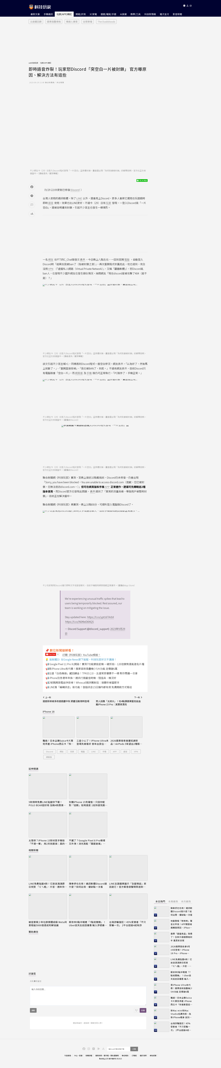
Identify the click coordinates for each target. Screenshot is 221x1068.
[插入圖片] (136, 1010)
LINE (93, 751)
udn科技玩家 (33, 63)
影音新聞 (177, 14)
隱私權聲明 (114, 1055)
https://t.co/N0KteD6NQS (79, 621)
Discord (49, 751)
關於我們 (143, 1055)
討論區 (32, 973)
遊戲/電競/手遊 (108, 14)
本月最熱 (186, 901)
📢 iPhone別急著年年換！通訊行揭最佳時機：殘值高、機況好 (81, 678)
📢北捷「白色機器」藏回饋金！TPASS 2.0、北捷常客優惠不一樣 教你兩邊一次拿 (92, 673)
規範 (33, 1010)
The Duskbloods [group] (106, 21)
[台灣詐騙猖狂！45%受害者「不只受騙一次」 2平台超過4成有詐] (128, 906)
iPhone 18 (48, 711)
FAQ (75, 1055)
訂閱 (134, 1049)
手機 (104, 751)
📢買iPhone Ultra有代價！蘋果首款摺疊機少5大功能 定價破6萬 (81, 668)
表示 (82, 259)
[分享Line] (32, 196)
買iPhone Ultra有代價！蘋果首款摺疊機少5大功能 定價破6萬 (181, 988)
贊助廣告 (33, 931)
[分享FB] (32, 187)
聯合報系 (125, 1055)
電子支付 (164, 14)
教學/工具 (135, 14)
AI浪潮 (123, 14)
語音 (125, 751)
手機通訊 (48, 14)
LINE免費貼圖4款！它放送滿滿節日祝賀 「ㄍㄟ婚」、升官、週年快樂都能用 (48, 885)
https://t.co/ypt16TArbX (100, 617)
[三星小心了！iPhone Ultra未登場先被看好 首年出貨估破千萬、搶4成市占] (93, 727)
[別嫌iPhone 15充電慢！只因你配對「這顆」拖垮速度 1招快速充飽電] (88, 786)
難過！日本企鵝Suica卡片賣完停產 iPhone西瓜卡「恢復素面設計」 (58, 742)
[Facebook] (83, 1048)
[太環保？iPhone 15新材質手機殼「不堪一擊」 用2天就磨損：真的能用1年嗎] (48, 825)
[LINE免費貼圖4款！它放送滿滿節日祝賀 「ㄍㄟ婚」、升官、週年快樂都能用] (48, 868)
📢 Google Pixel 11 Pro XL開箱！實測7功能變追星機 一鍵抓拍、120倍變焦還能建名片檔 (95, 664)
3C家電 (93, 14)
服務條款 (98, 1055)
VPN (136, 751)
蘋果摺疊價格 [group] (54, 21)
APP (115, 751)
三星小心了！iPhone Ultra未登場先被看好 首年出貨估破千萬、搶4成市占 (93, 742)
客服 (80, 1055)
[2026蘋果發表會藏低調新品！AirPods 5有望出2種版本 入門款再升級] (126, 727)
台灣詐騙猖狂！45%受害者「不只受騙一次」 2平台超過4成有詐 (127, 923)
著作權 (106, 1055)
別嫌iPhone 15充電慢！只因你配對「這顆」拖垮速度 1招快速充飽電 (87, 803)
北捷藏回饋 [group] (36, 21)
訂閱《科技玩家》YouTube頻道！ (81, 655)
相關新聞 (33, 850)
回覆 (143, 1010)
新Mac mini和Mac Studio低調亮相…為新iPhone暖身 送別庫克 (181, 1014)
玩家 (72, 751)
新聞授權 (89, 1055)
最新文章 (35, 14)
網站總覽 (153, 1055)
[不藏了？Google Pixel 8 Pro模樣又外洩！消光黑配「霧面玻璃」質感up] (88, 825)
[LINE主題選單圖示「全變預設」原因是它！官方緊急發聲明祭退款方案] (128, 868)
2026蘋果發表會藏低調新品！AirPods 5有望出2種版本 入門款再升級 (126, 742)
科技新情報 (150, 14)
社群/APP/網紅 (64, 14)
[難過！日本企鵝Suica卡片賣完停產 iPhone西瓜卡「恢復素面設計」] (59, 727)
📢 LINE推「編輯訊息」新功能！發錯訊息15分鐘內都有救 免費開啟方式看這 (89, 687)
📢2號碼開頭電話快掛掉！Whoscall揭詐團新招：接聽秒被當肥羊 (82, 682)
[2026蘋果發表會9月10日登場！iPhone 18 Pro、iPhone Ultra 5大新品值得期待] (161, 950)
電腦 (83, 751)
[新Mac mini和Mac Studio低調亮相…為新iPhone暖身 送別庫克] (161, 1014)
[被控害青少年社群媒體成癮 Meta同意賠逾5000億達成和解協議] (48, 906)
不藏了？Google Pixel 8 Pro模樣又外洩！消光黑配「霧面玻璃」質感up (87, 842)
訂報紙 (134, 1055)
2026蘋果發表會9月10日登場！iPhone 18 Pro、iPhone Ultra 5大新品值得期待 (181, 950)
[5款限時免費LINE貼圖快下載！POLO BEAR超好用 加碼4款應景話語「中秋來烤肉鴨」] (48, 786)
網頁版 (49, 757)
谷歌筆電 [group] (87, 21)
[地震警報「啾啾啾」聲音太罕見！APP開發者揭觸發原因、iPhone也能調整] (161, 924)
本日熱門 (160, 901)
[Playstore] (98, 1048)
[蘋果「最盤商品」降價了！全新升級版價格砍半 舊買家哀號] (161, 937)
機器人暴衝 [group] (72, 21)
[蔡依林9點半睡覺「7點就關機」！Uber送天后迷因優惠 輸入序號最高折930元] (88, 906)
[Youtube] (184, 6)
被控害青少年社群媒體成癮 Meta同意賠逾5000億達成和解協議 (48, 923)
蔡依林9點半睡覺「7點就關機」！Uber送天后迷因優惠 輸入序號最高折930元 (88, 923)
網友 (62, 751)
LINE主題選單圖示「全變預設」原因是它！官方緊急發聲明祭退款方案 (127, 885)
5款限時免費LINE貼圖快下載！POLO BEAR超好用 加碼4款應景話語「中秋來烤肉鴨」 (47, 803)
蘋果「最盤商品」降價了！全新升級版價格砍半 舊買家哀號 (181, 937)
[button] (187, 6)
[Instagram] (88, 1048)
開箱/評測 (81, 14)
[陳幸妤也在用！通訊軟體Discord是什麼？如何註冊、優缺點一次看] (88, 868)
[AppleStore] (103, 1048)
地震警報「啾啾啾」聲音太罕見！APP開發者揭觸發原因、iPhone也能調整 (181, 924)
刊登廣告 (67, 1055)
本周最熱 (173, 901)
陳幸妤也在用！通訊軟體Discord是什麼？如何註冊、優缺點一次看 (88, 885)
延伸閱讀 (33, 768)
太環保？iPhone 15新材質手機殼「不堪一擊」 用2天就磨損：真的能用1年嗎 (47, 842)
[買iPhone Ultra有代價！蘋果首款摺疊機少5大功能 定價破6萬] (161, 988)
